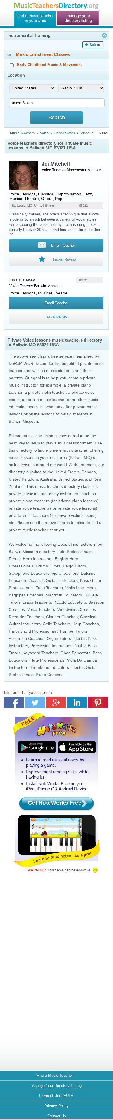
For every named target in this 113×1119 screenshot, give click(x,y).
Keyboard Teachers (40, 653)
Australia (48, 479)
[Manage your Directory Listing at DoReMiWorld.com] (78, 18)
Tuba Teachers (49, 587)
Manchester (76, 170)
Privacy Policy (56, 1106)
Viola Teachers (65, 573)
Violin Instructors (80, 587)
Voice (44, 133)
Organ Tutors (59, 638)
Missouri (87, 133)
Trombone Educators (49, 667)
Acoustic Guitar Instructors (53, 580)
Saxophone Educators (29, 573)
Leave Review (56, 317)
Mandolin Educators (63, 595)
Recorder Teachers (26, 616)
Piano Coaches (49, 674)
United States (64, 133)
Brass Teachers (37, 602)
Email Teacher (56, 303)
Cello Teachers (56, 624)
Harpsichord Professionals (33, 631)
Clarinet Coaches (62, 616)
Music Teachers (22, 133)
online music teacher (47, 399)
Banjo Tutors (74, 566)
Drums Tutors (48, 566)
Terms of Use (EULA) (56, 1096)
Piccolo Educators (69, 602)
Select (95, 45)
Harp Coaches (85, 624)
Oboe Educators (75, 653)
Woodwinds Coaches (76, 609)
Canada (88, 472)
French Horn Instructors (30, 558)
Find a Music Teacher (55, 1075)
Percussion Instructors (50, 645)
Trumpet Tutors (73, 631)
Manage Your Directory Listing (56, 1085)
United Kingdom (23, 479)
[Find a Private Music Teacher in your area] (35, 18)
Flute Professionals (47, 660)
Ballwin (40, 286)
